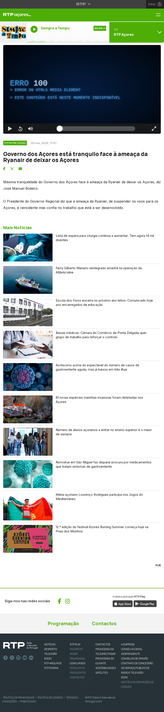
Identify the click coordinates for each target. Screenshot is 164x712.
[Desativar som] (27, 707)
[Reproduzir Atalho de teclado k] (7, 707)
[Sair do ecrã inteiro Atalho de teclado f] (157, 707)
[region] (82, 356)
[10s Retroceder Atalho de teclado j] (17, 707)
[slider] (97, 707)
